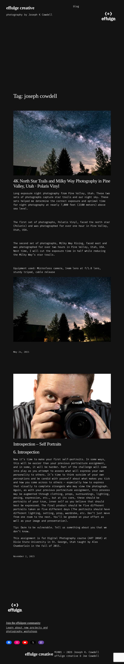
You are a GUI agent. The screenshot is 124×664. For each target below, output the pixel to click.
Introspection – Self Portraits (37, 443)
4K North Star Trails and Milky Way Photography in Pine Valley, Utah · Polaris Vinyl (61, 183)
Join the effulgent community (23, 622)
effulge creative (20, 7)
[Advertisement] (62, 63)
